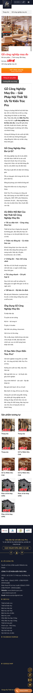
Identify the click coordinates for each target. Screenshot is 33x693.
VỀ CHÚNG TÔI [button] (8, 561)
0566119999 (24, 690)
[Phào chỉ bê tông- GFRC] (8, 485)
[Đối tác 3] (4, 530)
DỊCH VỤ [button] (6, 599)
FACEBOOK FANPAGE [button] (10, 637)
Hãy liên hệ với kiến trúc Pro (16, 540)
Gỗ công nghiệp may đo (19, 12)
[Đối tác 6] (28, 530)
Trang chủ (6, 12)
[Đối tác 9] (20, 530)
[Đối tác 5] (12, 530)
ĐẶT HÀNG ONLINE (16, 70)
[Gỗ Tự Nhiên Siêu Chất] (25, 443)
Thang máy (4, 433)
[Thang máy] (8, 425)
